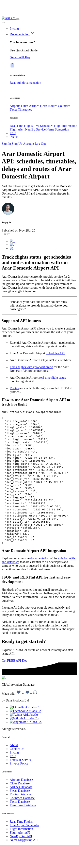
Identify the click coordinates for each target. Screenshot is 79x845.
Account (29, 143)
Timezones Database (23, 805)
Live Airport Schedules (24, 825)
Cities (24, 106)
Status (14, 136)
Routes (52, 106)
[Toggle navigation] (17, 19)
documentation (39, 558)
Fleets (43, 106)
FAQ (13, 133)
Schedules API (55, 353)
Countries (64, 106)
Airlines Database (21, 787)
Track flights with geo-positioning (31, 367)
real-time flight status (52, 377)
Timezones (25, 109)
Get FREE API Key (14, 660)
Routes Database (20, 794)
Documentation (20, 34)
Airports (15, 106)
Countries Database (22, 798)
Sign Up (17, 143)
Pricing (14, 28)
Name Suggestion (57, 129)
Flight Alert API (20, 832)
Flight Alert (17, 129)
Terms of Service (20, 759)
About (14, 745)
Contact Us (17, 748)
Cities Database (20, 783)
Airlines (34, 106)
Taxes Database (20, 801)
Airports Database (21, 779)
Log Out (40, 143)
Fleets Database (20, 790)
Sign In (7, 143)
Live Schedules (43, 125)
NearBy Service (35, 129)
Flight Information (65, 125)
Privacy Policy (19, 763)
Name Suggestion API (24, 840)
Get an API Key (20, 57)
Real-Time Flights (21, 125)
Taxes (13, 109)
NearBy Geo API (21, 836)
